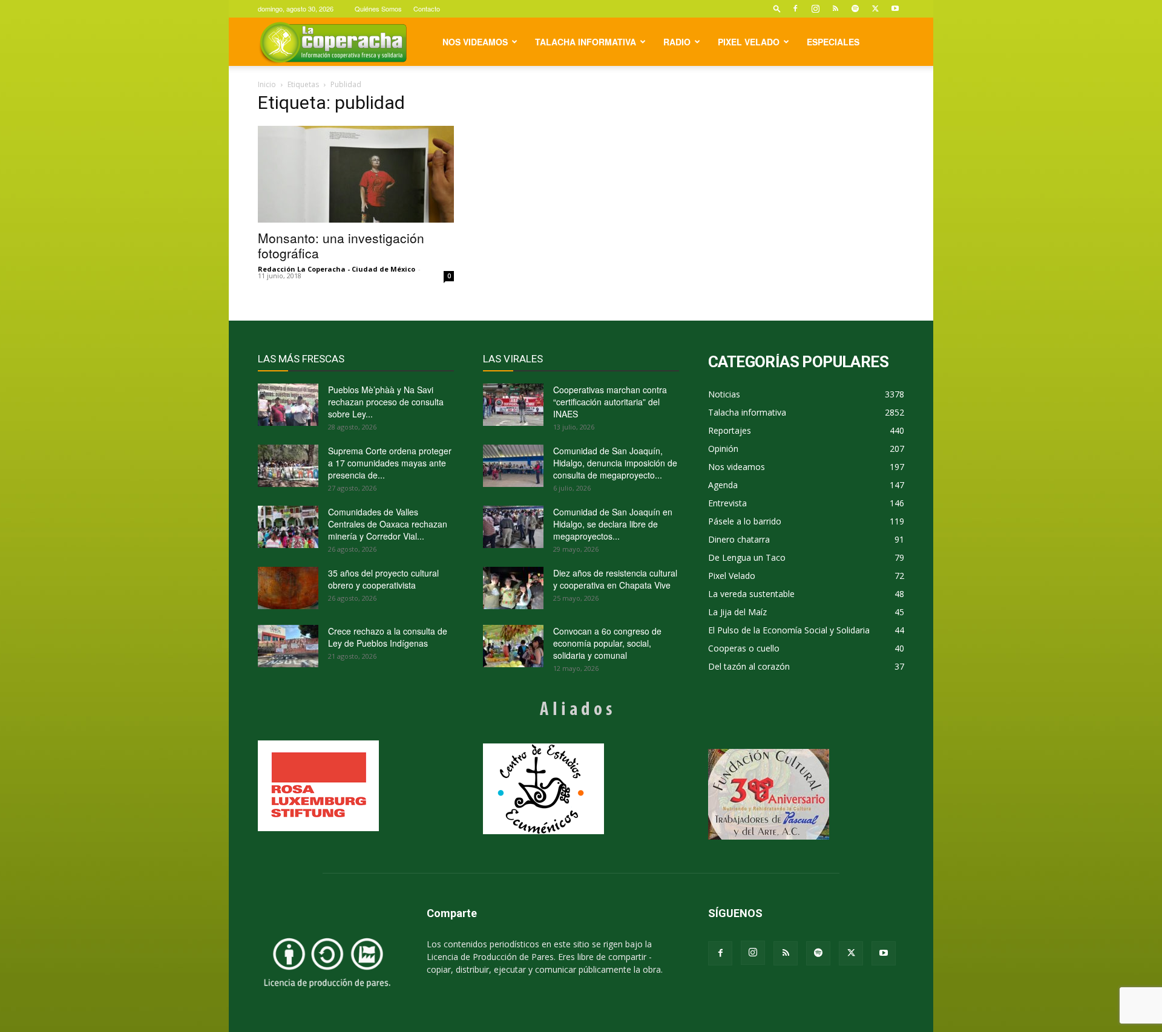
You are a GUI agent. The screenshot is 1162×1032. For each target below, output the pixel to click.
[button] (777, 8)
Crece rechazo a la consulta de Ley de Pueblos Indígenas (387, 637)
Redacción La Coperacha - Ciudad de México (336, 268)
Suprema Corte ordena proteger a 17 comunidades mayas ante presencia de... (389, 463)
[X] (875, 8)
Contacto (426, 8)
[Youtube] (895, 8)
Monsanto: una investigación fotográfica (341, 245)
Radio (677, 42)
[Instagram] (815, 8)
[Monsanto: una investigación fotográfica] (356, 174)
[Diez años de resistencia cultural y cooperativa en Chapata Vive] (513, 588)
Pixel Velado (749, 42)
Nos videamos (475, 42)
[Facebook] (795, 8)
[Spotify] (855, 8)
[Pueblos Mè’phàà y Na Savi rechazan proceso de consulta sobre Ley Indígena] (288, 405)
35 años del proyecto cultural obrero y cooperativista (383, 579)
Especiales (833, 42)
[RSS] (835, 8)
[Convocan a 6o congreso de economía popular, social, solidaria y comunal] (513, 646)
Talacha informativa (585, 42)
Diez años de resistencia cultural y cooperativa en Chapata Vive (615, 579)
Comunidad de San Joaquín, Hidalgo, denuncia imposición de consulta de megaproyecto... (615, 463)
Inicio (267, 84)
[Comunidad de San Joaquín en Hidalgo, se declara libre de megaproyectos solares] (513, 527)
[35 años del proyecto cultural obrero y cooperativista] (288, 588)
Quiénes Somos (378, 8)
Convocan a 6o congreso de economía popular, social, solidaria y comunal (607, 643)
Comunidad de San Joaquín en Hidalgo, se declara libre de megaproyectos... (612, 524)
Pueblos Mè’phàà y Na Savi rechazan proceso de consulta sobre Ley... (386, 402)
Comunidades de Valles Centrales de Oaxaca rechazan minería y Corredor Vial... (387, 524)
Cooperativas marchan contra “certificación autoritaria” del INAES (610, 402)
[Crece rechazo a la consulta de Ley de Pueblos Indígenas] (288, 646)
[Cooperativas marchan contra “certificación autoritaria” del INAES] (513, 405)
